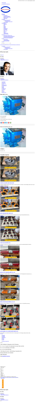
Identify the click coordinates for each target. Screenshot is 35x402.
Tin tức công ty (6, 39)
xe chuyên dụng (4, 84)
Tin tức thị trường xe (6, 40)
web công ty (3, 81)
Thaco (4, 24)
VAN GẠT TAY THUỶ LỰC (5, 242)
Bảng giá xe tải (6, 17)
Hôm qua (2, 370)
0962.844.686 (4, 2)
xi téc (3, 90)
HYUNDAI (5, 29)
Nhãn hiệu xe (4, 23)
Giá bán (1, 117)
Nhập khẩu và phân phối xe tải (8, 35)
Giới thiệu (3, 14)
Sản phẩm (3, 19)
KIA (4, 25)
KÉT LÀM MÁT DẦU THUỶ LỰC (6, 213)
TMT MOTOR (6, 33)
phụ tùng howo (4, 92)
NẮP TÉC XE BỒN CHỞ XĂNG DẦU (7, 182)
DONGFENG (6, 28)
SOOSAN (5, 31)
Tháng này (2, 373)
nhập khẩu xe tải (4, 85)
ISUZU (5, 26)
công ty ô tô (3, 82)
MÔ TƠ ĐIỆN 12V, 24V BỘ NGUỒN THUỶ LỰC (9, 331)
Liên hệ (3, 41)
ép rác (3, 91)
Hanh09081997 (4, 356)
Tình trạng (1, 120)
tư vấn (3, 86)
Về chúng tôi (5, 15)
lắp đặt (3, 87)
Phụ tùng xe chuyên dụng (8, 21)
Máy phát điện (6, 22)
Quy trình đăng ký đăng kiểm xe (8, 37)
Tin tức (3, 38)
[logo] (5, 12)
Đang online (2, 367)
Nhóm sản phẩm (2, 119)
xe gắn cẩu (3, 89)
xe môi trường (4, 88)
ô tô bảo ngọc (4, 83)
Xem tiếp (1, 215)
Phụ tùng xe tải (7, 47)
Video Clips (5, 18)
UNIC (4, 32)
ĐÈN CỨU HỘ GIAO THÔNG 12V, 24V (7, 301)
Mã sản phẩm (2, 116)
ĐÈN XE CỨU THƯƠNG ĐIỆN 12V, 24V (7, 272)
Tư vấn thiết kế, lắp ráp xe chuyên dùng (9, 36)
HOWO (5, 27)
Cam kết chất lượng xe (7, 16)
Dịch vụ (3, 34)
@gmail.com (8, 356)
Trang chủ (1, 44)
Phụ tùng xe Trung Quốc (9, 44)
